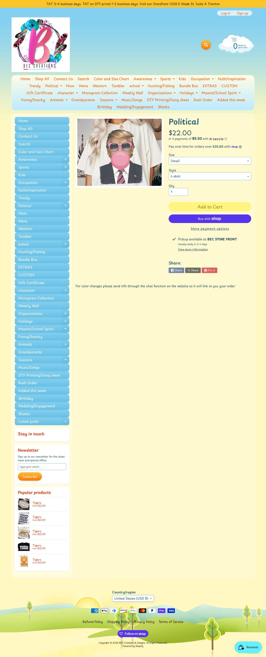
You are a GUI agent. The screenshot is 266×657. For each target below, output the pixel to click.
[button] (210, 139)
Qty (171, 185)
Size (172, 154)
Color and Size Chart (111, 78)
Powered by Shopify (133, 646)
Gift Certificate (39, 92)
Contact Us (63, 78)
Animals (59, 100)
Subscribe (30, 476)
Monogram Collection (100, 92)
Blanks (163, 106)
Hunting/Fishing (161, 85)
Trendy (35, 85)
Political (54, 86)
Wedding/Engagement (134, 106)
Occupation (203, 79)
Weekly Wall (132, 92)
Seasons (109, 100)
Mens (83, 85)
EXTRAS (210, 85)
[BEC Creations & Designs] (40, 44)
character (68, 93)
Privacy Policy (144, 621)
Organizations (162, 93)
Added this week (231, 99)
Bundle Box (188, 85)
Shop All (42, 78)
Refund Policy (93, 621)
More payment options (210, 228)
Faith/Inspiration (232, 78)
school (137, 86)
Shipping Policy (118, 621)
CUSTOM (229, 85)
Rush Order (203, 99)
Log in (225, 13)
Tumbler (118, 85)
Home (25, 78)
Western (100, 85)
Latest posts (43, 422)
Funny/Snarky (33, 99)
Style (172, 170)
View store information (193, 249)
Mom (70, 85)
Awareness (145, 79)
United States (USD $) (131, 598)
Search (83, 78)
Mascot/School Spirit (222, 93)
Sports (168, 79)
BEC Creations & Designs (132, 642)
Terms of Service (171, 621)
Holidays (189, 93)
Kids (182, 78)
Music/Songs (131, 99)
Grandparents (83, 99)
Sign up (242, 13)
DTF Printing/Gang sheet (168, 99)
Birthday (104, 106)
